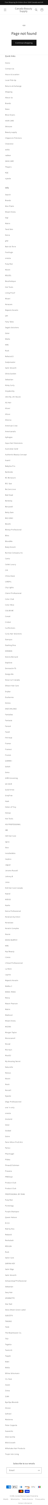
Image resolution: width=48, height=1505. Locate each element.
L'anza (7, 957)
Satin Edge (9, 1269)
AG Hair (8, 402)
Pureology (9, 1206)
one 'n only (9, 1107)
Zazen (7, 1385)
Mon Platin (9, 206)
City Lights (9, 587)
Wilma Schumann (12, 1373)
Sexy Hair (9, 1292)
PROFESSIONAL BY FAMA (15, 1194)
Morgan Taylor (11, 1032)
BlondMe (8, 541)
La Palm (8, 969)
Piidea (7, 1159)
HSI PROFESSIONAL (13, 824)
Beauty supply (11, 132)
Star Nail (8, 1304)
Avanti (7, 460)
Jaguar (8, 865)
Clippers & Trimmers (13, 138)
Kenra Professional (13, 911)
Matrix (7, 223)
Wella (7, 1367)
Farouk (8, 726)
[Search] (36, 10)
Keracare (8, 304)
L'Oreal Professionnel (14, 963)
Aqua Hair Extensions (14, 443)
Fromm (8, 755)
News (7, 109)
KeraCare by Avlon (12, 917)
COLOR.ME (9, 610)
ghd (6, 241)
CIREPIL (8, 582)
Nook (7, 1084)
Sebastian (9, 379)
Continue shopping (24, 43)
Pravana (8, 1171)
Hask (7, 801)
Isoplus (8, 859)
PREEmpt (9, 1177)
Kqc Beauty (9, 951)
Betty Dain (9, 512)
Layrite (8, 974)
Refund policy (15, 1499)
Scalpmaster (10, 362)
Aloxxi (7, 408)
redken (8, 155)
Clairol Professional (13, 593)
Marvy (7, 998)
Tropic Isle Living (12, 1454)
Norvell (8, 1090)
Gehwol (8, 1414)
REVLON (8, 1246)
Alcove (8, 1408)
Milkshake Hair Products (15, 1448)
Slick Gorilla (10, 1437)
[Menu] (5, 10)
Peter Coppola (11, 1425)
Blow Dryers (10, 115)
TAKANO (8, 1321)
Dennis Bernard (11, 657)
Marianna (9, 1419)
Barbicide (9, 472)
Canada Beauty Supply (22, 1496)
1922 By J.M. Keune (13, 397)
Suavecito (9, 1431)
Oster (7, 333)
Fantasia (8, 720)
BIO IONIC (9, 518)
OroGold (8, 1119)
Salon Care (9, 1258)
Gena (7, 772)
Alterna (8, 420)
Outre (7, 1136)
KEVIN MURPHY (11, 940)
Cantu (7, 558)
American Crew (11, 426)
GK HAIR (8, 784)
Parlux (7, 1148)
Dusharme (9, 697)
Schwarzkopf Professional (15, 1281)
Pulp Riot (9, 264)
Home (7, 63)
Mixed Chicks (10, 212)
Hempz (8, 813)
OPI (6, 316)
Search (8, 194)
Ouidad (8, 1130)
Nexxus (8, 1073)
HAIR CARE (9, 121)
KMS (7, 345)
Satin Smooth (10, 368)
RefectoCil (9, 356)
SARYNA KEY (10, 1263)
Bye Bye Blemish (12, 1402)
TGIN (7, 1327)
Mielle (7, 339)
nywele (8, 178)
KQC (7, 172)
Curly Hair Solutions (13, 634)
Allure (7, 414)
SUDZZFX (9, 1315)
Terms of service (27, 1499)
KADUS (8, 899)
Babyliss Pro (10, 466)
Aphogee (8, 437)
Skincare (8, 126)
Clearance (9, 144)
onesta (8, 258)
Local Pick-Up (10, 80)
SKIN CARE (9, 161)
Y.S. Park (8, 1379)
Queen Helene (11, 1217)
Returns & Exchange (13, 86)
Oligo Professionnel (13, 1102)
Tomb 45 (8, 1350)
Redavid (8, 1234)
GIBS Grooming (11, 778)
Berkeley (8, 501)
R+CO (7, 1223)
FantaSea (9, 714)
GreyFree (9, 795)
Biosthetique (10, 281)
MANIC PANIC (10, 992)
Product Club (10, 1182)
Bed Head (9, 495)
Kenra (7, 235)
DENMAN (8, 651)
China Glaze (10, 576)
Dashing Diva (10, 645)
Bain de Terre (10, 246)
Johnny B (9, 876)
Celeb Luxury (10, 564)
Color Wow (9, 605)
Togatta (8, 1344)
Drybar (8, 691)
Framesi (8, 749)
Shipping (8, 92)
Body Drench (10, 547)
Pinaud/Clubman (12, 1165)
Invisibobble (10, 853)
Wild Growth (10, 1442)
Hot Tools (9, 287)
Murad (7, 1044)
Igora (7, 842)
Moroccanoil (10, 1038)
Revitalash (9, 1240)
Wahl (7, 1362)
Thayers (8, 167)
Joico (7, 882)
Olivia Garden (10, 373)
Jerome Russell (11, 870)
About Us (9, 97)
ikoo (7, 847)
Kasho (7, 905)
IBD (6, 830)
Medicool (9, 1015)
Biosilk (8, 524)
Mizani (7, 298)
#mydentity (9, 391)
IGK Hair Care (10, 836)
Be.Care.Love (10, 489)
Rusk (7, 350)
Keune (7, 934)
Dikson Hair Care (12, 685)
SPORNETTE (10, 1298)
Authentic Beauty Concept (16, 454)
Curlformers (10, 628)
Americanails (10, 431)
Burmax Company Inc (14, 553)
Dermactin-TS (10, 668)
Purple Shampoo (12, 1211)
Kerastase (9, 922)
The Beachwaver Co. (13, 1333)
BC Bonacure (10, 478)
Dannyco (8, 639)
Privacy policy (40, 1499)
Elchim (8, 703)
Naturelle (9, 1067)
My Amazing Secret (12, 1061)
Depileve (8, 662)
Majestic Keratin (11, 310)
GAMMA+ (8, 761)
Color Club (9, 599)
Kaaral (7, 894)
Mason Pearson (11, 1003)
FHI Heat (8, 738)
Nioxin (7, 270)
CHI (6, 570)
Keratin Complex (12, 928)
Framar (8, 743)
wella (7, 149)
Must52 (8, 1055)
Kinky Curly (9, 385)
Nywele (8, 1096)
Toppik (8, 1356)
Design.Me (9, 674)
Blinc (7, 535)
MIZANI (8, 1026)
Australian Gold (11, 449)
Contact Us (9, 69)
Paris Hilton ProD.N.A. (14, 1142)
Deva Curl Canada (12, 680)
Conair (8, 616)
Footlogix (9, 252)
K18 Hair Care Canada (14, 888)
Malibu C (8, 986)
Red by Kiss (9, 1229)
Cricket (8, 622)
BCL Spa (8, 483)
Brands (8, 103)
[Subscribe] (38, 1470)
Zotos (7, 1390)
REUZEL (8, 275)
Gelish (7, 766)
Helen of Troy (10, 807)
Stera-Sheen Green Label (15, 1310)
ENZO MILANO (11, 709)
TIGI (6, 1338)
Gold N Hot (9, 790)
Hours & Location (12, 74)
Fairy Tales (9, 322)
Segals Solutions (12, 327)
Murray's (8, 1050)
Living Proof (10, 293)
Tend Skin (9, 229)
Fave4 (7, 732)
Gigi (6, 217)
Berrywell (9, 506)
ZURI (7, 1396)
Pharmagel (9, 1154)
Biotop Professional (13, 529)
